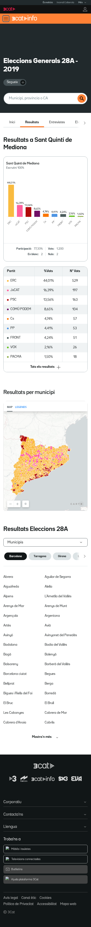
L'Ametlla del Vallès (58, 596)
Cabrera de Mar (56, 712)
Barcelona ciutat (15, 674)
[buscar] (81, 98)
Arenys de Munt (56, 606)
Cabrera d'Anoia (14, 722)
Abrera (8, 577)
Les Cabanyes (13, 712)
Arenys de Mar (13, 606)
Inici (12, 122)
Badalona (10, 644)
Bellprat (8, 683)
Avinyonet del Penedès (61, 635)
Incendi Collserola (65, 2)
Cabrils (50, 722)
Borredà (50, 693)
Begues (50, 674)
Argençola (10, 615)
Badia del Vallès (56, 644)
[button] (45, 367)
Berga (49, 683)
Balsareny (10, 664)
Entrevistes (57, 122)
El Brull (49, 703)
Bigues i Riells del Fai (17, 693)
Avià (48, 625)
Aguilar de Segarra (58, 577)
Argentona (52, 615)
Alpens (8, 596)
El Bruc (8, 703)
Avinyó (8, 635)
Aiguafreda (11, 586)
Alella (48, 586)
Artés (7, 625)
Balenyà (51, 654)
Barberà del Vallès (57, 664)
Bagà (7, 654)
